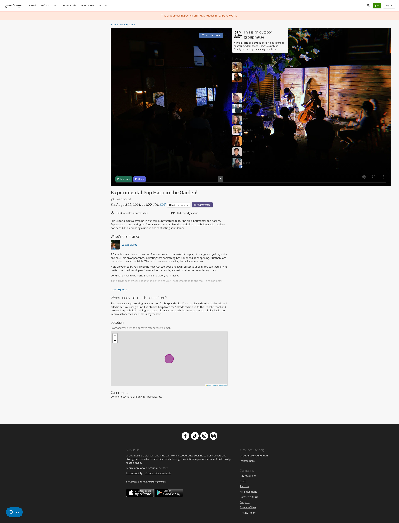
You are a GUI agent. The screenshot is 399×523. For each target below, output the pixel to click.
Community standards (158, 473)
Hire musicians (248, 491)
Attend (32, 5)
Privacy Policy (247, 512)
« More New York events (123, 24)
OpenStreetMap (223, 385)
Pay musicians (248, 475)
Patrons (244, 486)
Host (56, 5)
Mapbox (215, 385)
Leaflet (209, 385)
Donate (103, 5)
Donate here (247, 461)
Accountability (134, 473)
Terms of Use (248, 507)
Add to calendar (180, 205)
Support (245, 502)
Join (377, 5)
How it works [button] (69, 5)
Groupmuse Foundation (254, 455)
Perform (45, 5)
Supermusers (87, 5)
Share (212, 35)
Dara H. (247, 76)
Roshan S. (249, 66)
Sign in (389, 5)
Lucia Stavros (129, 244)
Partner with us (249, 497)
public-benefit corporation (153, 481)
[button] (115, 335)
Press (243, 481)
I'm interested (203, 204)
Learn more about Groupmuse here (147, 468)
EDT (162, 204)
